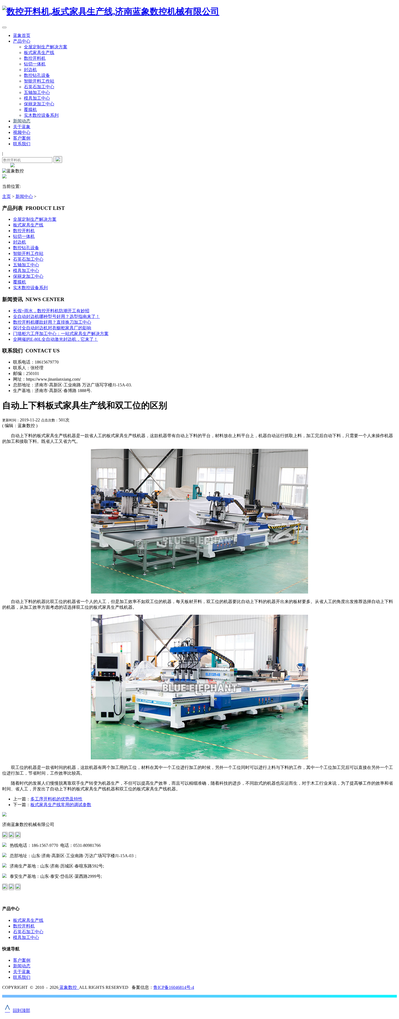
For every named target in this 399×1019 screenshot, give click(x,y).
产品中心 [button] (21, 41)
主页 (6, 196)
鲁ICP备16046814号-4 (173, 987)
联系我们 (21, 143)
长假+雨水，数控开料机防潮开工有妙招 (51, 310)
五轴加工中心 (37, 92)
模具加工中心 (37, 98)
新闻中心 (24, 196)
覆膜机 (30, 109)
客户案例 (21, 138)
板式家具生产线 (39, 52)
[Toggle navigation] (4, 27)
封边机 (30, 69)
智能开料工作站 (39, 81)
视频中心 (21, 132)
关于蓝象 (21, 126)
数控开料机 (35, 58)
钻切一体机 (35, 64)
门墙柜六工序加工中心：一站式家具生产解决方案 (61, 333)
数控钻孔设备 (37, 75)
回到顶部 (17, 1010)
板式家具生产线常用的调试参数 (60, 804)
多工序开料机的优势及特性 (56, 799)
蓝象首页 (21, 35)
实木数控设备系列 (41, 115)
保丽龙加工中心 (39, 104)
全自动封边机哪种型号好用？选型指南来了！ (56, 316)
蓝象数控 (68, 987)
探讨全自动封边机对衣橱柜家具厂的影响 (52, 328)
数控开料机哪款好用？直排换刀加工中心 (52, 322)
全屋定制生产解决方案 (45, 47)
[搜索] (57, 159)
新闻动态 (21, 121)
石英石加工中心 (39, 86)
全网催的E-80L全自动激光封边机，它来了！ (55, 339)
